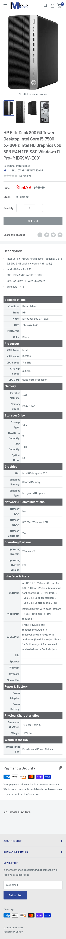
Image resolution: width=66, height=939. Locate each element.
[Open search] (46, 6)
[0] (59, 5)
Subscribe (15, 895)
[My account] (52, 6)
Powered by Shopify (13, 931)
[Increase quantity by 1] (39, 208)
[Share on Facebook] (39, 234)
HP (5, 170)
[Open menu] (5, 5)
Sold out (33, 221)
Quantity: (9, 208)
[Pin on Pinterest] (46, 234)
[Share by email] (60, 234)
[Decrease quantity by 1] (20, 208)
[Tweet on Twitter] (53, 234)
